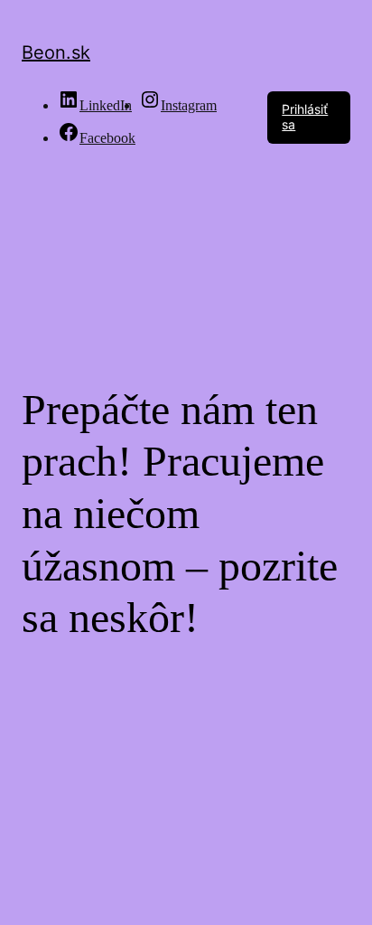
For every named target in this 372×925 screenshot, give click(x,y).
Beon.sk (56, 52)
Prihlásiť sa (305, 116)
